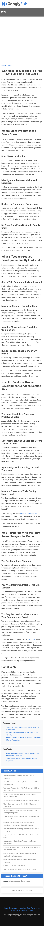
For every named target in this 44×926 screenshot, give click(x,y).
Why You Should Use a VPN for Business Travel (19, 869)
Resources (23, 911)
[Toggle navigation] (40, 4)
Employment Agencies (17, 908)
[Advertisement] (22, 40)
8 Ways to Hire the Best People (14, 866)
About (30, 911)
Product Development (28, 514)
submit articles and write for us (19, 881)
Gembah (32, 639)
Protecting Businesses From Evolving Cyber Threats (21, 800)
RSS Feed (28, 890)
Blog (9, 65)
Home (3, 65)
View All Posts (17, 890)
